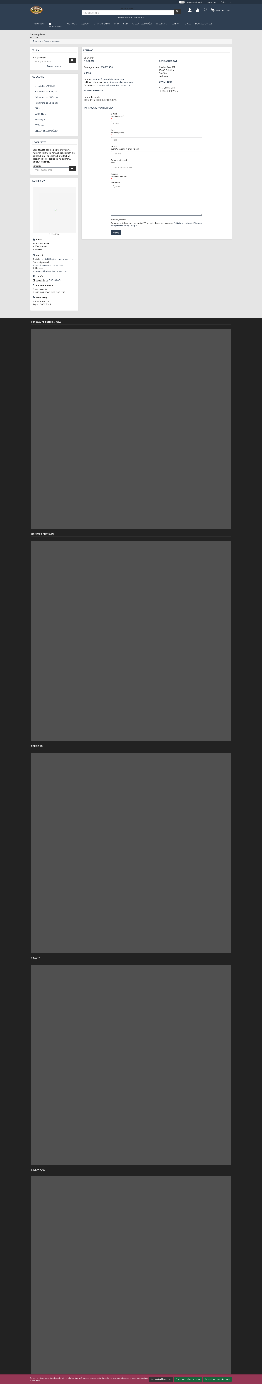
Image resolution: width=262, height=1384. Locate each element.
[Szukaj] (177, 11)
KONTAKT (56, 41)
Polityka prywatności (183, 223)
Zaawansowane (125, 17)
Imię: (117, 131)
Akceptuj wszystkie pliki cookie (217, 1379)
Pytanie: (119, 175)
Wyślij (116, 232)
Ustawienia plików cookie (161, 1379)
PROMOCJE (139, 17)
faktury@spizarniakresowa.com (48, 265)
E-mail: (117, 115)
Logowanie (211, 2)
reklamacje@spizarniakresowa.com (50, 271)
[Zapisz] (72, 168)
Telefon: (125, 147)
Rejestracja (226, 2)
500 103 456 (55, 280)
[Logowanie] (189, 10)
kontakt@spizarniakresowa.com (57, 259)
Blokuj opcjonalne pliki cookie (188, 1379)
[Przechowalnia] (205, 10)
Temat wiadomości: (119, 161)
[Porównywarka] (197, 10)
